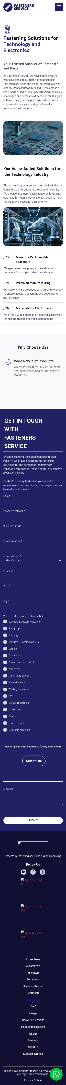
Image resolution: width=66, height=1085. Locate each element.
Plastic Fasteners (17, 682)
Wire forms (14, 669)
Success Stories (33, 1053)
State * (6, 586)
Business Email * (12, 526)
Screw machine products (21, 662)
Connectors (14, 655)
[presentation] (27, 396)
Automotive (33, 966)
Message (8, 789)
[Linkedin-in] (23, 872)
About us (33, 1047)
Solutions (33, 1040)
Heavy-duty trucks (33, 1020)
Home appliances (33, 986)
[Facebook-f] (33, 872)
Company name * (12, 541)
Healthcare (33, 993)
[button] (59, 7)
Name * (7, 496)
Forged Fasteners (17, 723)
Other (11, 716)
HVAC (33, 1006)
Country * (8, 571)
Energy (33, 1013)
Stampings (14, 628)
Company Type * (12, 556)
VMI (10, 696)
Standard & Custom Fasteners (24, 622)
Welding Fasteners (18, 689)
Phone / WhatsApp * (14, 511)
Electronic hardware (19, 730)
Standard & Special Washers (23, 642)
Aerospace (33, 979)
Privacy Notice (33, 1080)
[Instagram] (42, 872)
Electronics (33, 999)
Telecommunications (33, 1026)
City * (6, 601)
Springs (12, 649)
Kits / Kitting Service (18, 676)
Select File (34, 761)
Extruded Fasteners (18, 703)
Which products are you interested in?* (23, 616)
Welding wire (15, 709)
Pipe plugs (13, 635)
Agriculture (33, 972)
